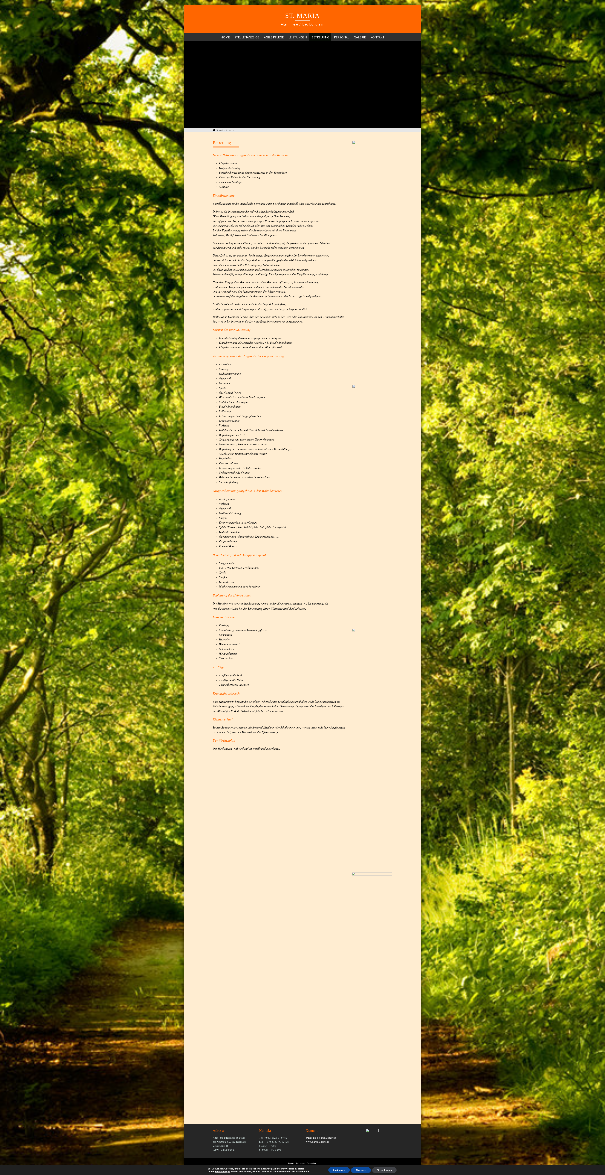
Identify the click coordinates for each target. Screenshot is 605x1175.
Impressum (300, 1163)
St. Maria (302, 15)
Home (225, 37)
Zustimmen (339, 1170)
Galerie (360, 37)
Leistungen (297, 37)
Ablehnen (361, 1170)
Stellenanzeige (246, 37)
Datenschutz (312, 1163)
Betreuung (320, 37)
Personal (341, 37)
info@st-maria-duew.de (324, 1137)
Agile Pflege (274, 37)
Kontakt (377, 37)
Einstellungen (222, 1171)
